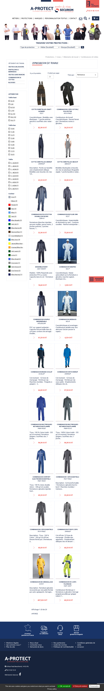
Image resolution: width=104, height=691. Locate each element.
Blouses (11, 82)
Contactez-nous (36, 645)
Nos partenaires (59, 643)
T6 (12, 148)
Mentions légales (12, 643)
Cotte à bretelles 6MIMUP (41, 162)
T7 (12, 151)
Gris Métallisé (17, 236)
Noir (13, 209)
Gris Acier (15, 263)
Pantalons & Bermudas (13, 71)
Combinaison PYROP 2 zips (67, 529)
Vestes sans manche (16, 74)
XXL (13, 117)
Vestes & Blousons (16, 67)
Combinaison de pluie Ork (67, 214)
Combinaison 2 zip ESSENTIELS (41, 529)
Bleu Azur (15, 239)
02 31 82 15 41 (93, 11)
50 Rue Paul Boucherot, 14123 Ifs (17, 666)
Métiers (15, 18)
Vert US (14, 224)
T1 (12, 132)
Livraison (80, 647)
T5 (12, 145)
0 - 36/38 (14, 163)
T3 (12, 138)
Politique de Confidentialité (64, 647)
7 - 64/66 (14, 185)
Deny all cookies (81, 686)
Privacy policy (52, 689)
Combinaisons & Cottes (14, 78)
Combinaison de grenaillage (41, 582)
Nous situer (34, 643)
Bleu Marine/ (16, 274)
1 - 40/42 (14, 166)
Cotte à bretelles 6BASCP (67, 162)
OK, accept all (65, 686)
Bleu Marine (16, 228)
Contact (73, 18)
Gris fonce (15, 270)
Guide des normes (60, 645)
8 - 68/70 (14, 189)
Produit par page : (54, 73)
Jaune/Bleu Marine (18, 243)
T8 (12, 154)
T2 (12, 135)
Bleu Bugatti (16, 220)
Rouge (14, 205)
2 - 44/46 (14, 169)
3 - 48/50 (14, 172)
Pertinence (87, 75)
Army (14, 255)
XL (13, 114)
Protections (26, 18)
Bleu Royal (16, 259)
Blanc (14, 201)
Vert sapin (15, 251)
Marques (38, 18)
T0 (12, 128)
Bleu (13, 212)
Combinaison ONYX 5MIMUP (67, 372)
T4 (12, 141)
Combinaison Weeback (67, 319)
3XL (13, 120)
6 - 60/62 (14, 182)
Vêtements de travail (16, 63)
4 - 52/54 (14, 176)
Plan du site (10, 647)
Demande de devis (36, 647)
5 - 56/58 (14, 179)
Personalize (94, 686)
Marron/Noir (16, 232)
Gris (13, 197)
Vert (13, 216)
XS (12, 101)
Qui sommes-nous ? (13, 645)
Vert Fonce (16, 267)
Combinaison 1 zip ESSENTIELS (67, 477)
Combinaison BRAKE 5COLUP (41, 372)
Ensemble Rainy (41, 267)
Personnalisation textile (56, 18)
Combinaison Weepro (67, 267)
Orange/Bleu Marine (18, 247)
